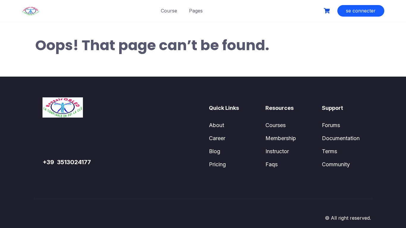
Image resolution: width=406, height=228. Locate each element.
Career (217, 138)
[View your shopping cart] (327, 11)
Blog (214, 151)
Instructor (277, 151)
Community (336, 164)
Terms (329, 151)
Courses (275, 125)
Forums (331, 125)
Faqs (271, 164)
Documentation (341, 138)
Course (169, 11)
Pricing (217, 164)
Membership (280, 138)
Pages (196, 11)
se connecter (361, 11)
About (216, 125)
